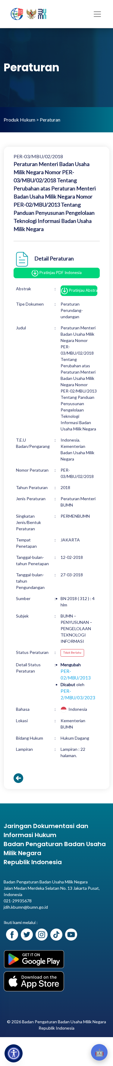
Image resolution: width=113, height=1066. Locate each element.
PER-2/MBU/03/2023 (78, 694)
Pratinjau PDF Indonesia (60, 272)
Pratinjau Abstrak (82, 290)
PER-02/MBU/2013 (76, 674)
